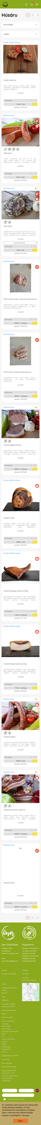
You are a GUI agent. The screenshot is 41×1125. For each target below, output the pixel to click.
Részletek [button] (25, 1115)
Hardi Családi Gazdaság (12, 42)
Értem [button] (21, 1121)
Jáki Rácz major (9, 115)
